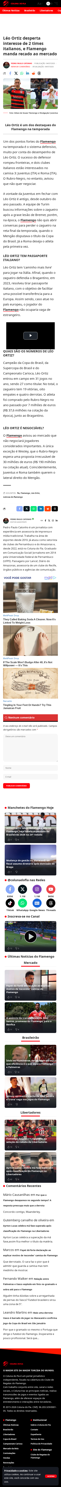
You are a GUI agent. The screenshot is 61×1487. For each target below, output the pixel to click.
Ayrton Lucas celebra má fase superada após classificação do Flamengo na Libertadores (29, 1171)
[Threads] (51, 905)
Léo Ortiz (35, 493)
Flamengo (48, 141)
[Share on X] (16, 73)
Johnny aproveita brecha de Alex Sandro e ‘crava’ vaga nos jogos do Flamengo (30, 1098)
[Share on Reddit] (33, 73)
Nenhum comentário (20, 66)
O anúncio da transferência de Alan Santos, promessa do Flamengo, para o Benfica (28, 1021)
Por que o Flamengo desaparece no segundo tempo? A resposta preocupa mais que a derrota (27, 1200)
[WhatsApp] (22, 905)
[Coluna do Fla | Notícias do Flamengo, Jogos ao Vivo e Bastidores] (14, 3)
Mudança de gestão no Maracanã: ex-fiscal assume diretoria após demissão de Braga (30, 863)
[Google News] (37, 905)
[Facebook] (45, 521)
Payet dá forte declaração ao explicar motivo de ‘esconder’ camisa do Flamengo (28, 989)
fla (18, 493)
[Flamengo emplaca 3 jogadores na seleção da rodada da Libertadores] (30, 1135)
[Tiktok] (10, 905)
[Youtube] (51, 891)
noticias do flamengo (13, 497)
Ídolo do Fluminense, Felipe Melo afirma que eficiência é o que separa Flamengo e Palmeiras (30, 1064)
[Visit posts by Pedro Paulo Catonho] (6, 65)
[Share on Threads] (39, 73)
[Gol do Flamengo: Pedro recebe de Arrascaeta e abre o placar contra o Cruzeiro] (30, 936)
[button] (51, 1476)
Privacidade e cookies (16, 1470)
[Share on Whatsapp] (21, 73)
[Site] (41, 521)
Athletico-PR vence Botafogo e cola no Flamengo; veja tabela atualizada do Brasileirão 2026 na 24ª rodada (28, 831)
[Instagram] (53, 521)
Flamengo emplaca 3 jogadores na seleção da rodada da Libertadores (26, 1140)
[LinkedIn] (56, 521)
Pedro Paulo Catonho (21, 63)
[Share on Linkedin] (27, 73)
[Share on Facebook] (10, 73)
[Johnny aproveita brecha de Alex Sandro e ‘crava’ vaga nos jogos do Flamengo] (30, 1092)
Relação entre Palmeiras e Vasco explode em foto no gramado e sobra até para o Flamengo (30, 1284)
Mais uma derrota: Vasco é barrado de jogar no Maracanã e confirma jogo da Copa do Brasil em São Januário (30, 1318)
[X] (49, 521)
